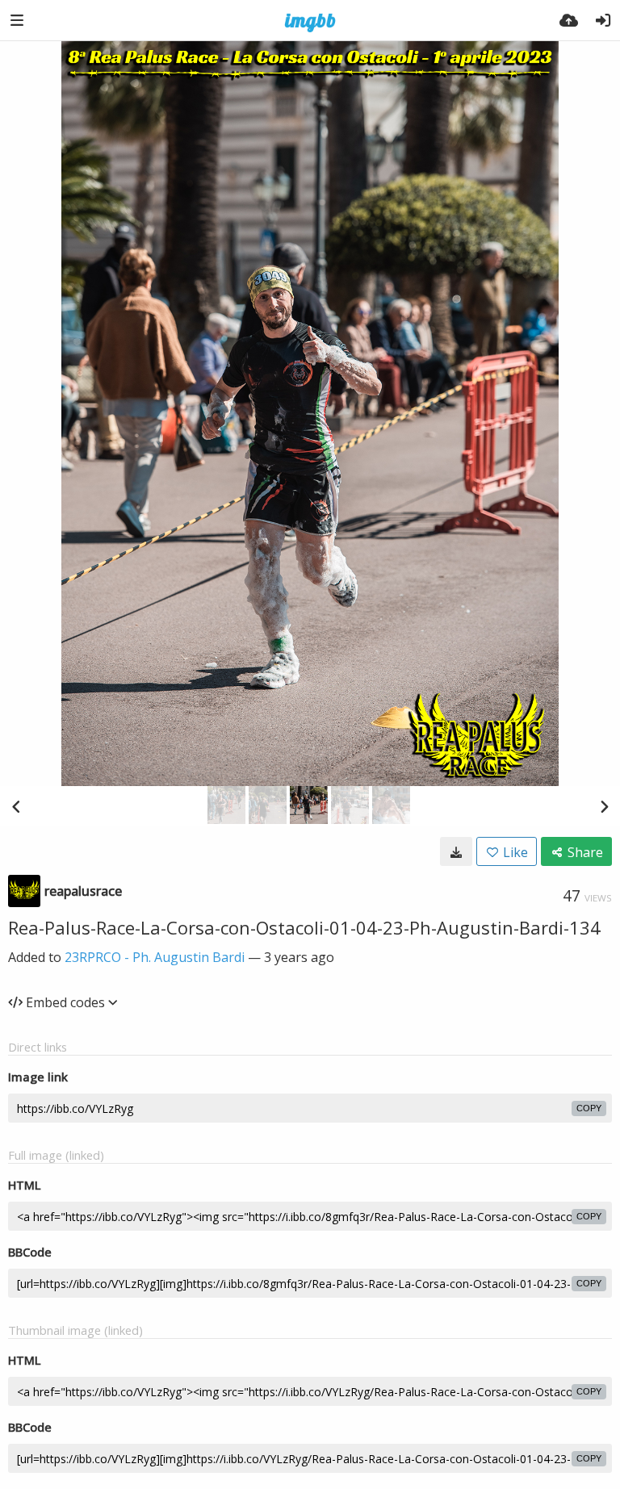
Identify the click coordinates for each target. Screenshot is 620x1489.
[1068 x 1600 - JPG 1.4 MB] (456, 851)
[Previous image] (16, 806)
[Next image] (604, 806)
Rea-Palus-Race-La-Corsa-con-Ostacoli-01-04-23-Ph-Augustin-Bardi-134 (304, 927)
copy (588, 1108)
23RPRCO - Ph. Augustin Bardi (155, 957)
